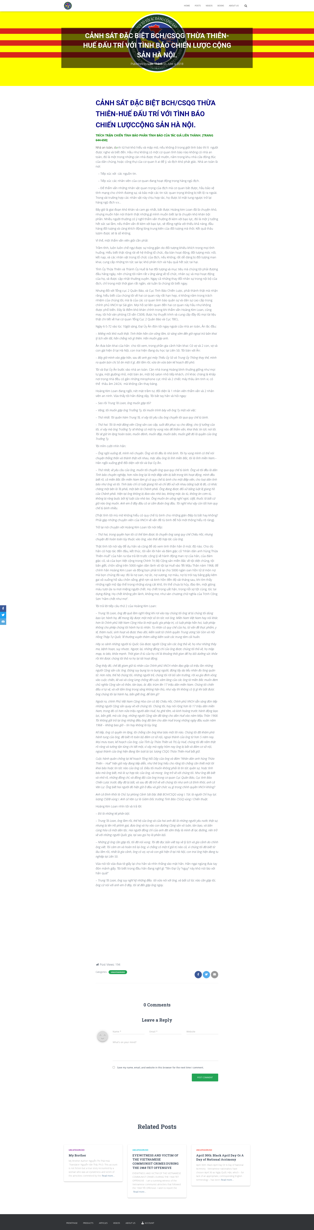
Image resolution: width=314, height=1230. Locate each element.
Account (149, 1223)
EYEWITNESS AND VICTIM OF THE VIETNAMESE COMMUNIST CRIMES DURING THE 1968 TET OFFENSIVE (155, 1161)
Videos (209, 5)
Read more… (108, 1175)
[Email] (3, 621)
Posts (198, 5)
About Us (234, 5)
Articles (103, 1223)
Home (187, 5)
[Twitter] (3, 615)
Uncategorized (118, 972)
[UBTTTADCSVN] (67, 6)
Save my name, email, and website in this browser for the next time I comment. (160, 1067)
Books (221, 5)
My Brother (77, 1155)
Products (88, 1223)
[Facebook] (3, 608)
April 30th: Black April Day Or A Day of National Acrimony (220, 1157)
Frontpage (72, 1223)
